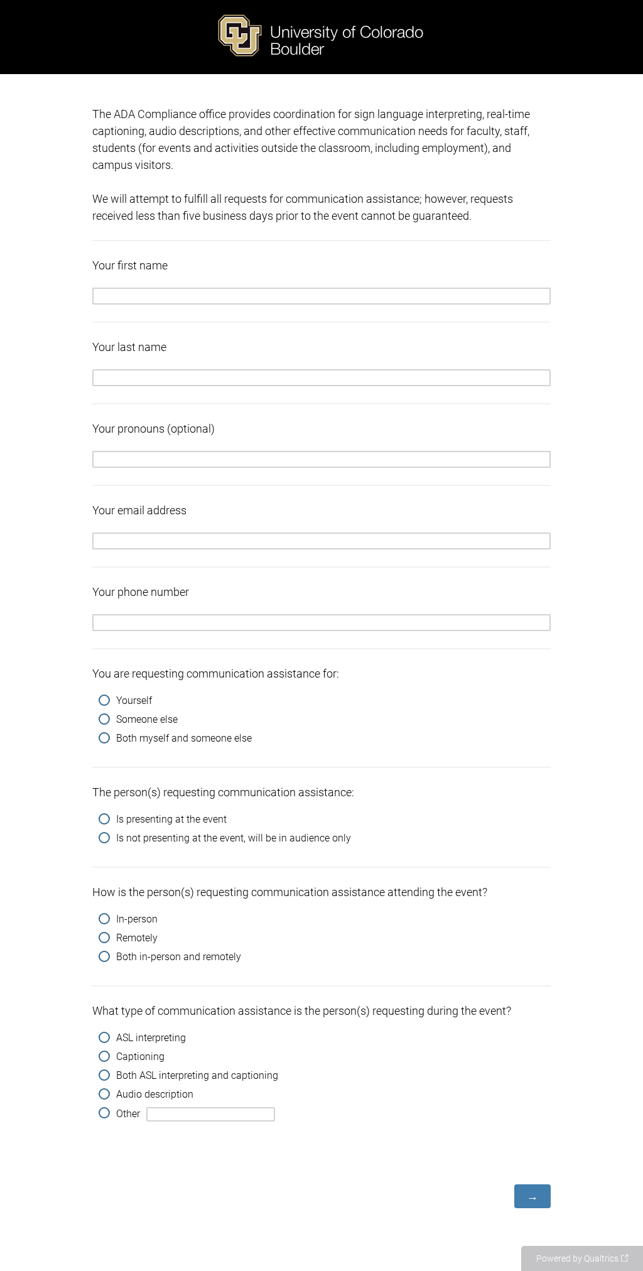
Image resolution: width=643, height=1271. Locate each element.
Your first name (130, 265)
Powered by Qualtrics (577, 1258)
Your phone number (140, 591)
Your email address (139, 510)
